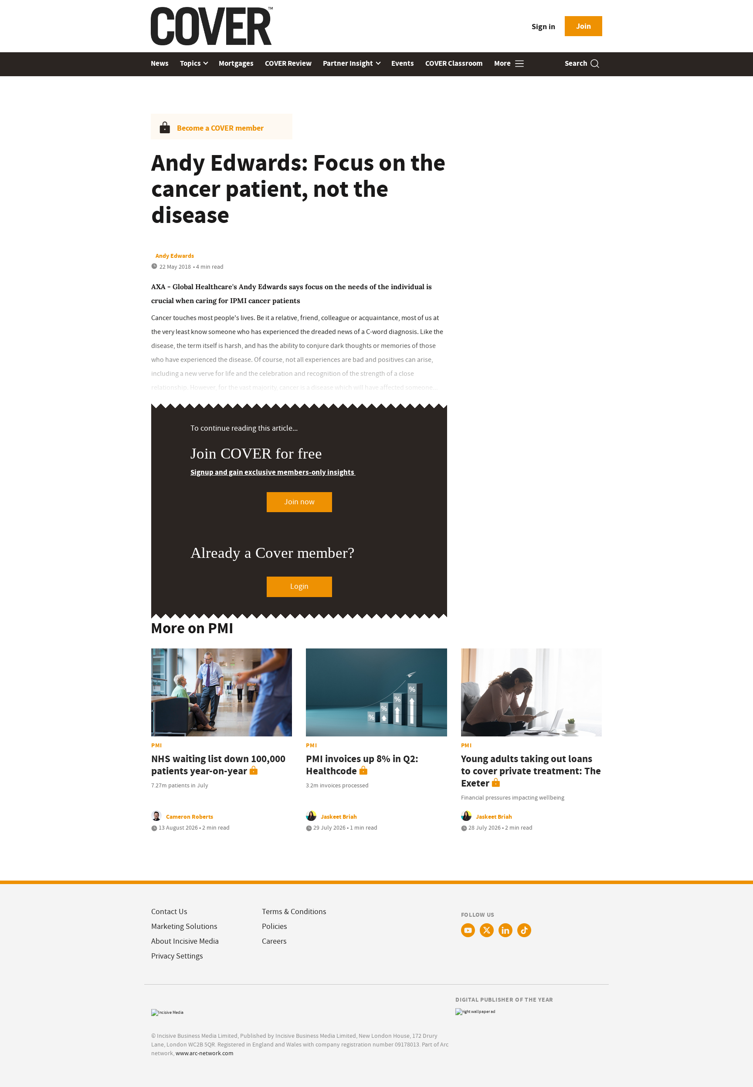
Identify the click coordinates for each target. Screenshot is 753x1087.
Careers (274, 941)
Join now (299, 502)
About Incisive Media (185, 941)
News (160, 63)
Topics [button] (191, 63)
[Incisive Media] (167, 1011)
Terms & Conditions (294, 912)
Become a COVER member (220, 128)
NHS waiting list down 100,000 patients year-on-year (218, 765)
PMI (156, 745)
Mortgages (236, 63)
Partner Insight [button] (348, 63)
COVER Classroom (454, 63)
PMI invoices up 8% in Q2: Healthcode (362, 765)
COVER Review (288, 63)
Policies (274, 927)
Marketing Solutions (184, 927)
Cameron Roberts (189, 816)
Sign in (543, 26)
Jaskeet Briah (339, 816)
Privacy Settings (177, 956)
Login (299, 586)
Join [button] (583, 26)
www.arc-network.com (205, 1053)
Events (402, 63)
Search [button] (576, 63)
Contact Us (169, 912)
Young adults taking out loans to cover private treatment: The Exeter (531, 771)
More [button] (503, 63)
